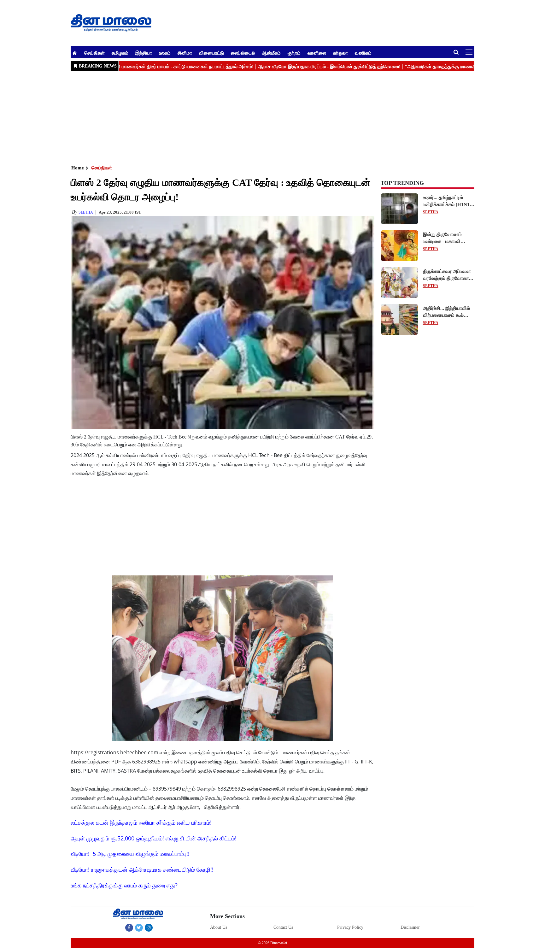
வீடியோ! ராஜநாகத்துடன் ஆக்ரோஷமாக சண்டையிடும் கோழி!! (142, 869)
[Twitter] (139, 927)
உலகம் (165, 53)
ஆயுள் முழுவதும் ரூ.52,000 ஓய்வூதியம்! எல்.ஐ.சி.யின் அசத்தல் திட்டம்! (154, 838)
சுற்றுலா (340, 53)
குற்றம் (294, 53)
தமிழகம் (120, 53)
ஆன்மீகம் (271, 53)
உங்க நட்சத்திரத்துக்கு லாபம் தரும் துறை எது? (124, 885)
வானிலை (317, 53)
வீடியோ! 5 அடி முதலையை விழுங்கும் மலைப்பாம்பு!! (130, 853)
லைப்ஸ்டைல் (243, 53)
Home (77, 167)
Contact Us (283, 927)
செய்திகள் (94, 53)
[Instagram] (149, 927)
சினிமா (185, 53)
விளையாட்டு (211, 53)
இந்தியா (143, 53)
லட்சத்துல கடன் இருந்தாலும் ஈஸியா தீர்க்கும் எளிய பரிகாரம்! (141, 822)
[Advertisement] (260, 117)
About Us (218, 927)
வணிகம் (363, 53)
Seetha (86, 212)
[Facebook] (129, 927)
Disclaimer (410, 927)
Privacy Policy (350, 927)
